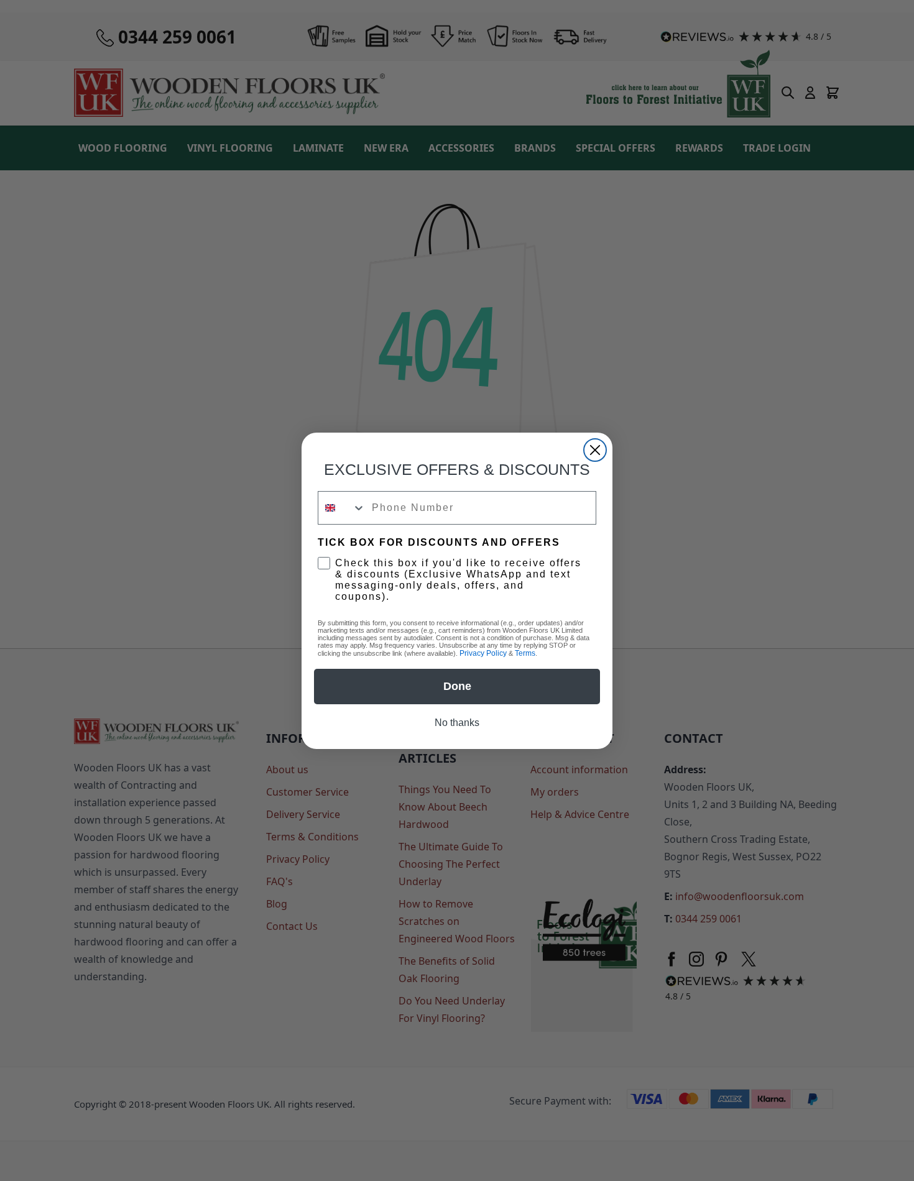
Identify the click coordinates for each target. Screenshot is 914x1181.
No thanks (457, 722)
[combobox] (342, 508)
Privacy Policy (483, 653)
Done (457, 686)
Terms (525, 653)
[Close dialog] (595, 450)
